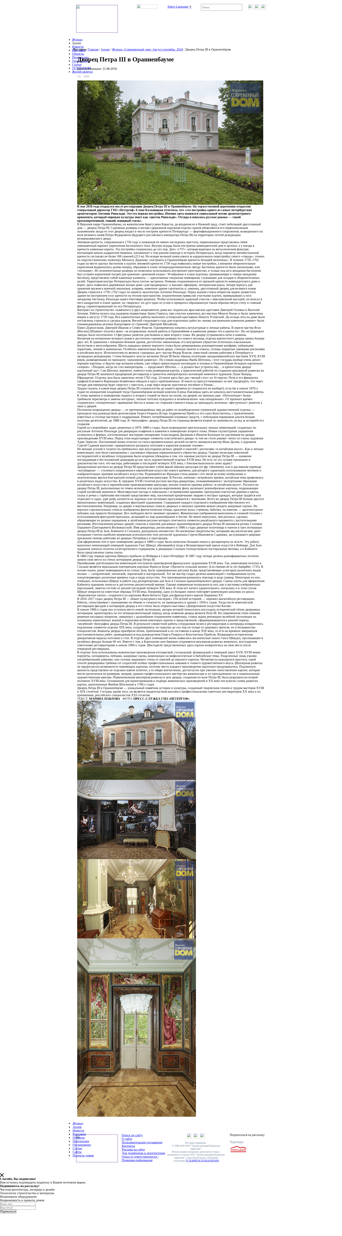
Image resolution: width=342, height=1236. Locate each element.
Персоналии (81, 1141)
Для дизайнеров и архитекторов (143, 1153)
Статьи (77, 64)
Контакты (128, 1146)
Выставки (79, 50)
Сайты (77, 1152)
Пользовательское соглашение (142, 1142)
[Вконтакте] (250, 8)
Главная (93, 49)
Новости (78, 46)
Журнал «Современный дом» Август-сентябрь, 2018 (147, 49)
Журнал (77, 39)
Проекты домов (83, 1155)
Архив (105, 49)
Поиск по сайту (132, 1135)
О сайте (127, 1138)
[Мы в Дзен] (263, 8)
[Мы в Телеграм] (257, 8)
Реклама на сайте (133, 1149)
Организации (82, 1144)
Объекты (78, 53)
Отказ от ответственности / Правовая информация (140, 1158)
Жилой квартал (82, 71)
